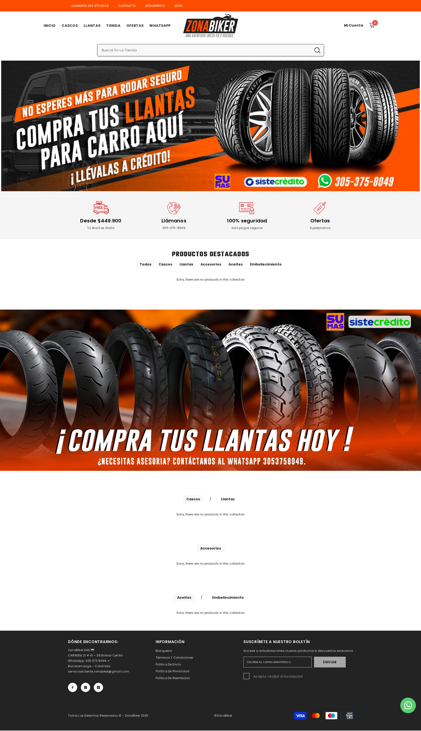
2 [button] (210, 182)
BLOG (179, 6)
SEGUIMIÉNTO (155, 6)
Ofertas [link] (320, 220)
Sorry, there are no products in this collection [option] (210, 279)
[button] (5, 126)
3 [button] (216, 182)
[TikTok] (98, 687)
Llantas (186, 264)
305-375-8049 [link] (174, 228)
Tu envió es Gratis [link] (101, 228)
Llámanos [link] (174, 220)
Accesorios (211, 264)
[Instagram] (85, 687)
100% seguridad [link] (247, 220)
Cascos (165, 264)
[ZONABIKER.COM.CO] (210, 390)
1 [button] (204, 182)
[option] (210, 126)
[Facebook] (72, 687)
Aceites (236, 264)
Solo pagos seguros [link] (247, 228)
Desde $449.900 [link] (100, 220)
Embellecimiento (266, 264)
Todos (145, 264)
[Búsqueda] (210, 50)
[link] (101, 208)
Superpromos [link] (320, 228)
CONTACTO (126, 6)
